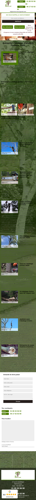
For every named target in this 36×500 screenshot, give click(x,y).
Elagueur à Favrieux (27, 461)
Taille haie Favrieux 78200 (29, 457)
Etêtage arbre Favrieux (16, 457)
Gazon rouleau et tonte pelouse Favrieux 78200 (17, 462)
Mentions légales (18, 497)
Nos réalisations (7, 27)
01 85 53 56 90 (15, 411)
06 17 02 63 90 (15, 414)
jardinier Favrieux (5, 457)
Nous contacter (19, 27)
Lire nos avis (9, 496)
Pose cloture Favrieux (4, 466)
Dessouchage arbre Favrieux (5, 461)
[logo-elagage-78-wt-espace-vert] (8, 3)
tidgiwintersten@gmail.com (18, 11)
